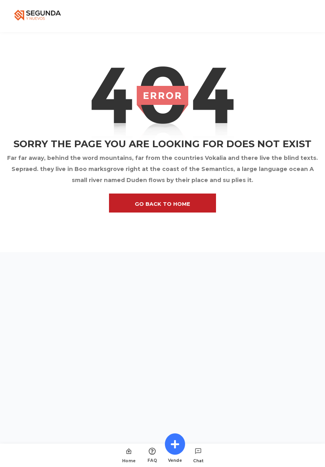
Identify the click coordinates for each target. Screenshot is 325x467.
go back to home (162, 204)
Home (129, 460)
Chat (198, 460)
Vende (175, 460)
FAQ (152, 460)
